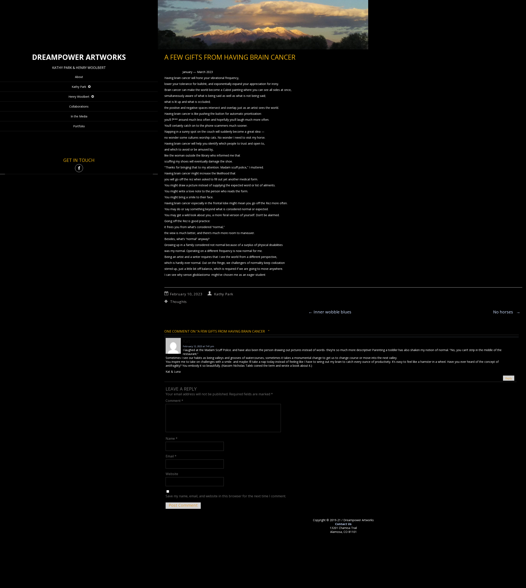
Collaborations (79, 106)
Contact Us (343, 524)
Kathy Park (79, 87)
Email (171, 456)
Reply (508, 378)
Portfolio (79, 126)
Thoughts (178, 301)
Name (172, 438)
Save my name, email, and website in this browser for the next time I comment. (226, 496)
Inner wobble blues (329, 312)
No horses (506, 312)
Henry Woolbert (78, 97)
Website (172, 474)
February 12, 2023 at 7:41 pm (198, 346)
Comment (174, 400)
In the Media (79, 116)
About (79, 77)
